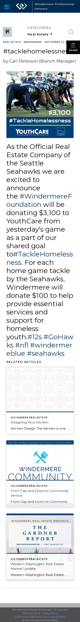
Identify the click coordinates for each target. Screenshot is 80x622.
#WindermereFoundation (39, 200)
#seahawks (45, 353)
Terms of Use (30, 613)
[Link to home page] (21, 6)
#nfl (21, 345)
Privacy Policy (49, 613)
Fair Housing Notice (54, 616)
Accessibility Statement (28, 616)
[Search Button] (71, 32)
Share (73, 50)
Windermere (33, 42)
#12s (35, 337)
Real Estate (12, 42)
